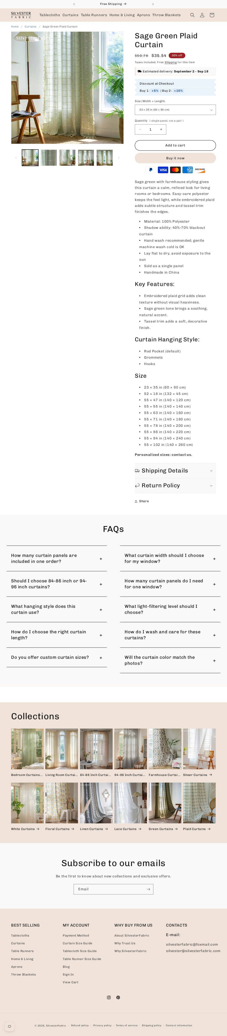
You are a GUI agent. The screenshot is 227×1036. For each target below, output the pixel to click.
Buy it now (175, 158)
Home (15, 26)
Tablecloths (20, 935)
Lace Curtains (125, 829)
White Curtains (23, 829)
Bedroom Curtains (25, 775)
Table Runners (22, 951)
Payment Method (76, 935)
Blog (66, 967)
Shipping (171, 62)
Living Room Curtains (61, 775)
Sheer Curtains (195, 775)
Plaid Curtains (194, 829)
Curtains (31, 26)
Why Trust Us (124, 943)
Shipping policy (152, 1025)
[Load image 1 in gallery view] (30, 158)
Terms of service (126, 1025)
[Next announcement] (153, 4)
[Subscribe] (148, 889)
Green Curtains (161, 829)
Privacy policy (102, 1025)
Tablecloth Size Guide (80, 951)
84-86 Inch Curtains (96, 775)
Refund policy (80, 1025)
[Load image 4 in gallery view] (86, 158)
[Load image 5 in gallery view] (104, 158)
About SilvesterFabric (131, 935)
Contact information (179, 1025)
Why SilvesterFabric (130, 951)
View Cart (70, 982)
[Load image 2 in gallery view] (49, 158)
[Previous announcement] (74, 4)
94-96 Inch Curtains (130, 775)
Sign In (68, 974)
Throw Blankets (23, 974)
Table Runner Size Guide (82, 959)
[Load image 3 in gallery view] (67, 158)
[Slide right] (119, 158)
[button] (49, 15)
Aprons (17, 967)
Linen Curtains (91, 829)
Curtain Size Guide (77, 943)
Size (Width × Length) (150, 101)
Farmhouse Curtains (165, 775)
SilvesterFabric (56, 1025)
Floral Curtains (57, 829)
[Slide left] (16, 158)
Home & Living (22, 959)
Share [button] (144, 501)
